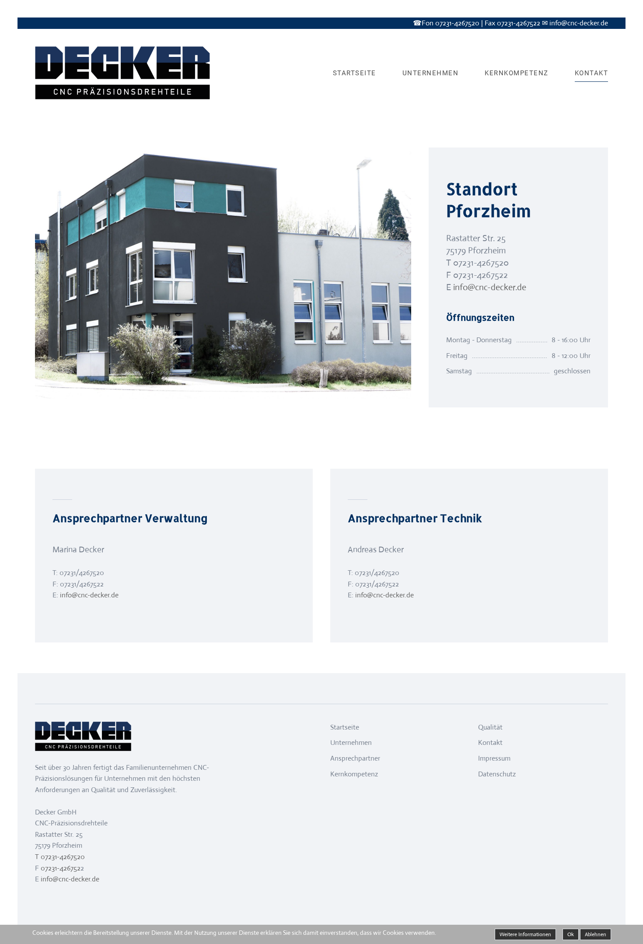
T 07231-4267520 (60, 856)
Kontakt (591, 73)
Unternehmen (430, 73)
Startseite (354, 73)
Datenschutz (497, 774)
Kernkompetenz (517, 73)
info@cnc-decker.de (489, 287)
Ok (570, 934)
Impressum (494, 758)
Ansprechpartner (355, 758)
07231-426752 (59, 868)
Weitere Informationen (525, 934)
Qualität (490, 727)
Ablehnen (595, 934)
